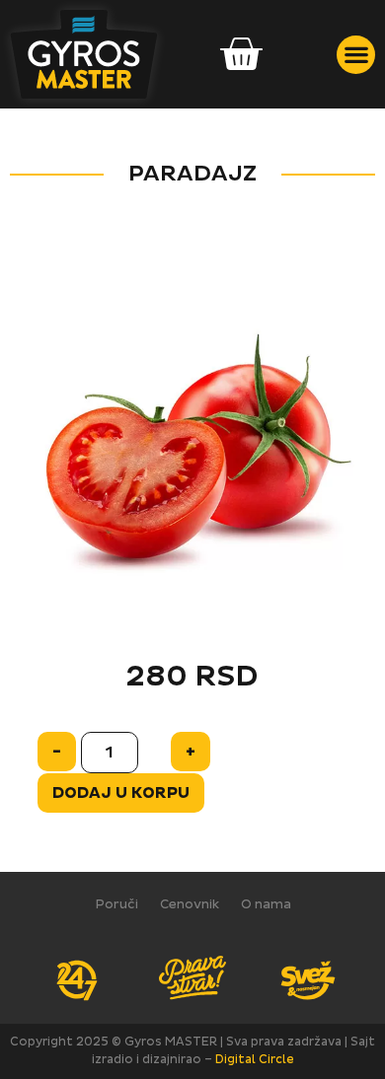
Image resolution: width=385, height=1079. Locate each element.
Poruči (116, 904)
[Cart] (240, 55)
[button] (356, 55)
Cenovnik (189, 904)
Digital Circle (254, 1059)
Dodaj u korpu (121, 793)
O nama (266, 904)
